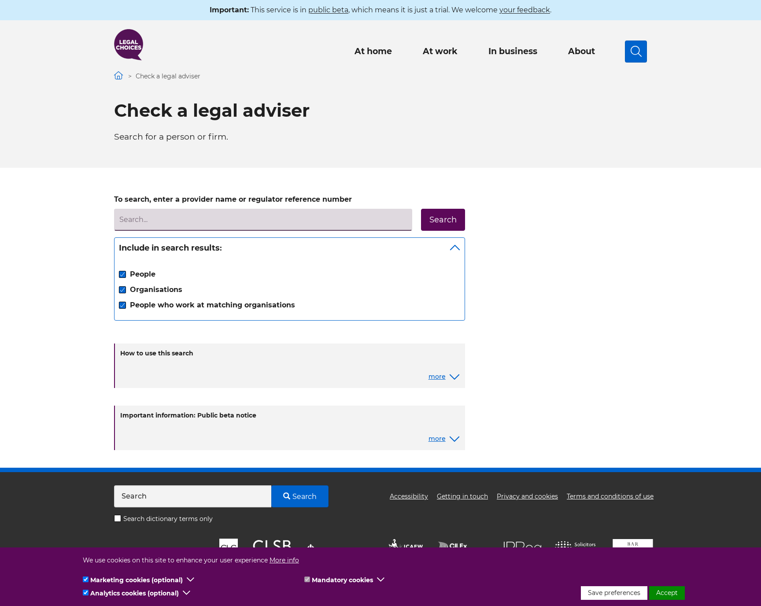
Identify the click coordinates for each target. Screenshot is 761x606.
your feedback (524, 10)
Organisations (156, 289)
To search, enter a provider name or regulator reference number (233, 199)
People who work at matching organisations (212, 305)
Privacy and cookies (527, 496)
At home (373, 51)
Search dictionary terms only (168, 519)
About (581, 51)
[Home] (128, 44)
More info (284, 560)
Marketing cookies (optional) (136, 580)
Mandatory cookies (342, 580)
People (142, 274)
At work (440, 51)
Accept (667, 593)
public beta (328, 10)
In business (512, 51)
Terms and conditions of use (610, 496)
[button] (191, 580)
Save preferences (614, 593)
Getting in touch (462, 496)
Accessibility (409, 496)
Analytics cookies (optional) (134, 593)
